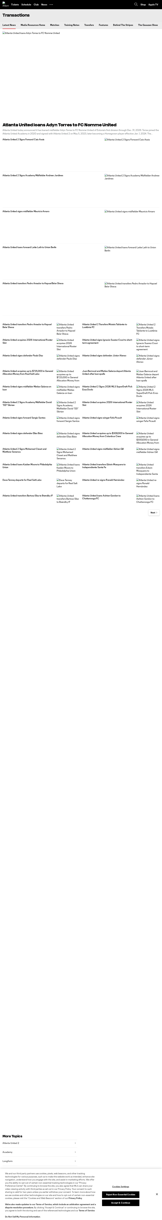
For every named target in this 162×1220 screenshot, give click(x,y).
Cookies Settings (120, 1186)
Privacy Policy (75, 1198)
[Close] (156, 1194)
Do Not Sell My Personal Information (22, 1216)
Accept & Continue (120, 1202)
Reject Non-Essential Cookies (120, 1194)
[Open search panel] (136, 4)
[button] (51, 4)
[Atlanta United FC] (6, 5)
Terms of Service (44, 1204)
